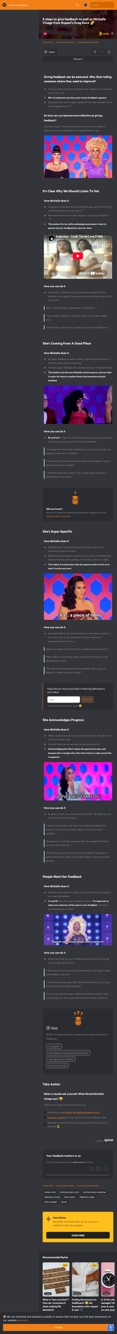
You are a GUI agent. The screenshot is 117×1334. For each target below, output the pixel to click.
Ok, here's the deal (57, 1065)
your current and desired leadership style (80, 1112)
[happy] (106, 1169)
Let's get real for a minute (61, 1059)
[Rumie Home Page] (4, 5)
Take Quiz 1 (78, 58)
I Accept (58, 1327)
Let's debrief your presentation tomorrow (68, 1052)
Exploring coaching (57, 1117)
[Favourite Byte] (102, 52)
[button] (110, 1327)
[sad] (91, 1169)
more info (23, 1320)
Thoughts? (54, 1046)
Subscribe (87, 699)
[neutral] (98, 1169)
